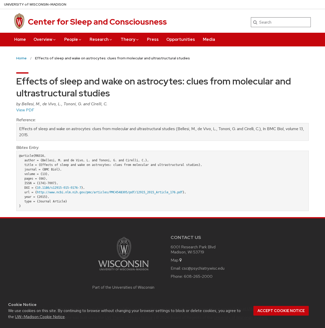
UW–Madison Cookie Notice (40, 316)
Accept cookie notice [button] (281, 310)
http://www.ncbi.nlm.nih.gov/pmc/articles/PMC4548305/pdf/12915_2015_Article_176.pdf (110, 192)
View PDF (25, 110)
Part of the (123, 287)
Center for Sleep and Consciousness (97, 21)
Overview (43, 39)
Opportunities (180, 39)
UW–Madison (35, 4)
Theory (128, 39)
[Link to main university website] (123, 271)
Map (174, 260)
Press (153, 39)
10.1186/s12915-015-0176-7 (59, 187)
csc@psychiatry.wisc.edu (203, 268)
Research (99, 39)
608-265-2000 (198, 276)
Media (209, 39)
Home (20, 39)
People (71, 39)
